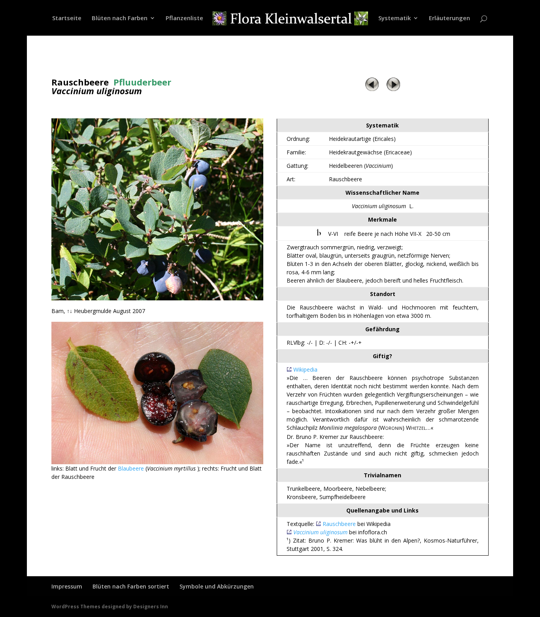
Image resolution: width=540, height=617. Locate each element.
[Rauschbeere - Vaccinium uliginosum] (157, 298)
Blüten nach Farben (119, 18)
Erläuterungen (449, 18)
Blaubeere (131, 468)
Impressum (66, 586)
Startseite (66, 18)
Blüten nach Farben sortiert (131, 586)
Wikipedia (305, 369)
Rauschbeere (339, 524)
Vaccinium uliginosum (320, 532)
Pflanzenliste (184, 18)
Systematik (394, 18)
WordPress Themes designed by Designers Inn (109, 606)
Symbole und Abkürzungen (216, 586)
